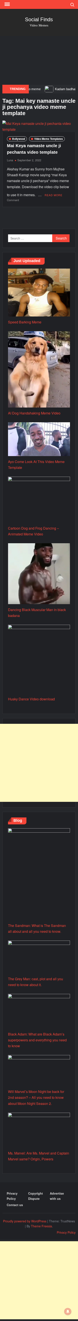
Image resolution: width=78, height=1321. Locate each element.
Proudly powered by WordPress (24, 1221)
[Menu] (6, 4)
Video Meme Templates (48, 139)
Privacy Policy (12, 1196)
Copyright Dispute (35, 1196)
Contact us (15, 1205)
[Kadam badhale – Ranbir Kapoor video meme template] (38, 88)
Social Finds (39, 19)
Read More (53, 195)
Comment (13, 200)
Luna (10, 160)
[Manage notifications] (67, 1311)
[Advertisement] (39, 60)
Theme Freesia (41, 1226)
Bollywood (18, 139)
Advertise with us (57, 1196)
